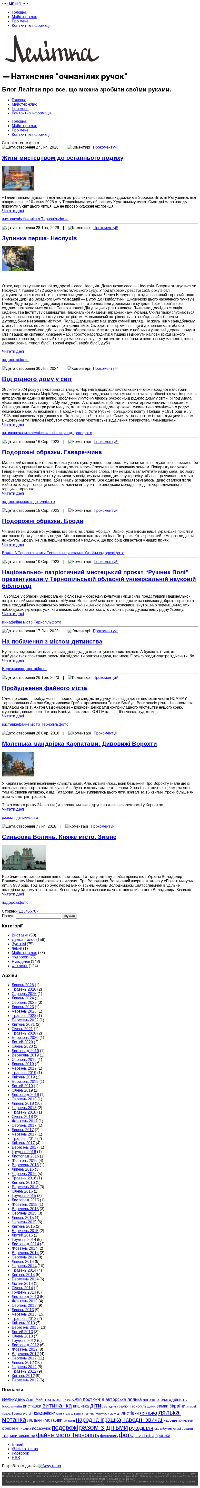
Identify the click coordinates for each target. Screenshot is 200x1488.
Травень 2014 (24, 1270)
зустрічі (28, 1413)
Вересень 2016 (25, 1165)
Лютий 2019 (22, 1086)
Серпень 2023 (24, 1002)
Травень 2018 (24, 1112)
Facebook (20, 1453)
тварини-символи (18, 1435)
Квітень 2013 (23, 1323)
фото (64, 219)
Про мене (20, 21)
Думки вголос (23, 939)
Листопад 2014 (25, 1244)
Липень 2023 (23, 1007)
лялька (148, 1413)
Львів (30, 1400)
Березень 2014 (25, 1279)
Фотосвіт (20, 966)
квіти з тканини (84, 1413)
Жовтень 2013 (25, 1301)
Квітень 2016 (23, 1182)
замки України (85, 553)
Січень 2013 (22, 1336)
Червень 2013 (24, 1314)
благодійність (173, 1399)
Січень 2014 (22, 1288)
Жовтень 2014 (25, 1248)
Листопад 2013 (25, 1297)
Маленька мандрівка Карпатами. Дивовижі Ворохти (79, 743)
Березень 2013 (25, 1327)
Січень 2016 (22, 1191)
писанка (25, 1428)
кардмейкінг (44, 1413)
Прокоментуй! (105, 147)
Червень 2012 (24, 1367)
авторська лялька (123, 1399)
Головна (19, 12)
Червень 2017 (24, 1134)
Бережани (11, 669)
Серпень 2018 (24, 1099)
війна (6, 622)
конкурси (102, 1413)
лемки (25, 433)
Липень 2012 (23, 1362)
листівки (130, 1413)
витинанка (11, 433)
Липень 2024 (23, 998)
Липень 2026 (23, 985)
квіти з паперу (64, 1413)
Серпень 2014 (24, 1257)
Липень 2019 (23, 1064)
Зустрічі (19, 944)
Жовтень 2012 (25, 1349)
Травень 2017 (24, 1138)
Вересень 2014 (25, 1253)
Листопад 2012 (25, 1345)
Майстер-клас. (48, 1400)
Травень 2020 (24, 1033)
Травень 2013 (24, 1319)
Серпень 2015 (24, 1213)
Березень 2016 (25, 1187)
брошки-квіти (12, 1406)
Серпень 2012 (24, 1358)
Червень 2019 (24, 1068)
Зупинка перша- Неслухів (39, 238)
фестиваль (109, 1436)
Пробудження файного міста (44, 688)
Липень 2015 (23, 1218)
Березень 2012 (25, 1380)
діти (95, 1405)
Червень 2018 (24, 1108)
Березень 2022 (25, 1020)
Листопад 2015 (25, 1200)
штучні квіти (144, 1436)
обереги (10, 1428)
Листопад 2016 (25, 1156)
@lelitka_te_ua (25, 1449)
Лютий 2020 (22, 1042)
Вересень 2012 (25, 1354)
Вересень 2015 (25, 1209)
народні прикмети (178, 1420)
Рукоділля (21, 961)
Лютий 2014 (22, 1283)
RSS (16, 1458)
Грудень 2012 (24, 1340)
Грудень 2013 (24, 1292)
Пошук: (8, 916)
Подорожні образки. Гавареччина (52, 452)
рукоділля (141, 1428)
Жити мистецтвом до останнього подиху (62, 157)
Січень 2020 (22, 1046)
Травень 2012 (24, 1371)
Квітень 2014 (23, 1275)
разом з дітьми (32, 502)
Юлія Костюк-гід (87, 1399)
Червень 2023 (24, 1011)
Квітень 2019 (23, 1077)
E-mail (17, 1444)
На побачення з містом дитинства (52, 641)
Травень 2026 (24, 989)
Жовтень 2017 (25, 1121)
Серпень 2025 (24, 994)
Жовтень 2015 (25, 1204)
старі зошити (183, 1428)
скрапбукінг (163, 1428)
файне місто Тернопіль (38, 219)
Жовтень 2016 (25, 1160)
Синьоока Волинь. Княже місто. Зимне (59, 837)
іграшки (162, 1435)
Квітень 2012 (23, 1376)
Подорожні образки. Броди (42, 521)
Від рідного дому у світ (37, 379)
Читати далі (13, 211)
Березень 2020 (25, 1038)
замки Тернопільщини (54, 553)
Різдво (66, 1399)
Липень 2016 (23, 1169)
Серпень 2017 (24, 1125)
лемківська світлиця (48, 433)
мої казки (69, 1420)
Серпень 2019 (24, 1059)
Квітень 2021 (23, 1024)
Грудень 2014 (24, 1239)
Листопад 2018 (25, 1095)
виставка (10, 219)
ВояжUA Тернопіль (19, 553)
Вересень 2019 (25, 1055)
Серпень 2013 (24, 1305)
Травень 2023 (24, 1016)
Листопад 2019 (25, 1051)
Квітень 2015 (23, 1226)
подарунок (41, 1428)
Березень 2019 (25, 1081)
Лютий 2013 (22, 1332)
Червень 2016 (24, 1174)
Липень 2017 (23, 1130)
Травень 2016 (24, 1178)
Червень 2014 (24, 1266)
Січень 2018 (22, 1117)
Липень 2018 (23, 1103)
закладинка (110, 1406)
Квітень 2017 (23, 1143)
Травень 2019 (24, 1073)
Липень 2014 (23, 1261)
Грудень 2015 (24, 1196)
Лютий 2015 (22, 1235)
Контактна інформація (31, 25)
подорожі (10, 360)
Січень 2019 (22, 1090)
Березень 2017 (25, 1147)
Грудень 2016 (24, 1152)
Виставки (20, 935)
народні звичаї (142, 1419)
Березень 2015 (25, 1231)
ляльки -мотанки (44, 1420)
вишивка (81, 1406)
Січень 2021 (22, 1029)
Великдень (13, 1399)
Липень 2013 (23, 1310)
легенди (115, 1413)
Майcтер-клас (24, 17)
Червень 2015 (24, 1222)
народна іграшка (98, 1420)
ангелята (151, 1399)
